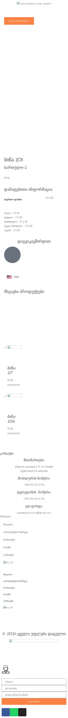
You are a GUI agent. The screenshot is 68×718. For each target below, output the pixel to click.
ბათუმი (7, 547)
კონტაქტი (8, 554)
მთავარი (8, 524)
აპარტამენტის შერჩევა (15, 532)
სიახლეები (9, 539)
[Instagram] (22, 712)
